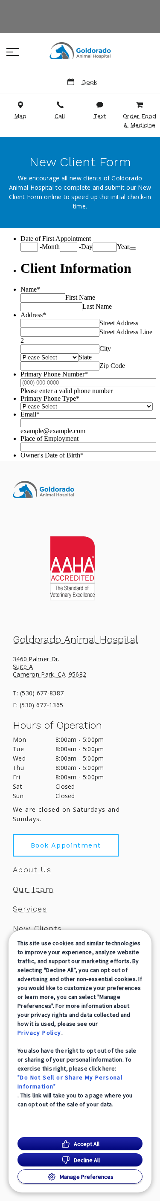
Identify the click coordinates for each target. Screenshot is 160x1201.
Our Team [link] (33, 889)
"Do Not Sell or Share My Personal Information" (69, 1082)
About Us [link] (32, 870)
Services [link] (30, 909)
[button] (12, 52)
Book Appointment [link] (66, 845)
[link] (80, 51)
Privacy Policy (39, 1032)
